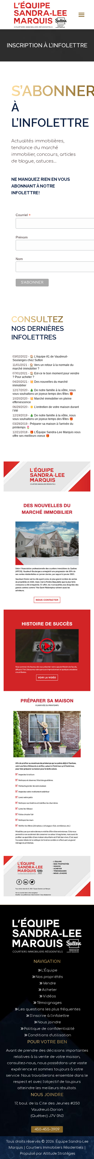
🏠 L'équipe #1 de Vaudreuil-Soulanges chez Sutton (40, 358)
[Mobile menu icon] (81, 15)
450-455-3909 (47, 1129)
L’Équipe (49, 970)
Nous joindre (49, 1022)
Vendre (49, 983)
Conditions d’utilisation (49, 1035)
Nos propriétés (49, 977)
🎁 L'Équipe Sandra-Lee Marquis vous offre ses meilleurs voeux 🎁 (47, 434)
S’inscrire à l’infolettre (49, 1016)
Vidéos (49, 996)
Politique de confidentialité (49, 1029)
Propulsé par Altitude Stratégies (47, 1153)
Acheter (49, 990)
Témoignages (49, 1003)
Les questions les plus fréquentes (49, 1009)
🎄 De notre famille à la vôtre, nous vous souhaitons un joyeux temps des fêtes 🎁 (44, 391)
